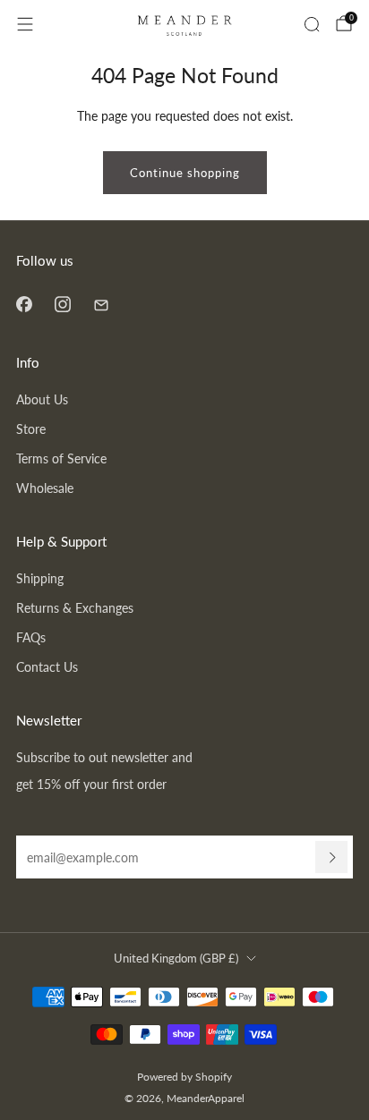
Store (31, 429)
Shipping (40, 578)
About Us (42, 399)
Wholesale (44, 488)
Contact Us (47, 667)
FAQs (31, 637)
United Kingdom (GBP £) (176, 958)
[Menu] (25, 24)
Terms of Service (61, 458)
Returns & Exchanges (74, 607)
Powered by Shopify (184, 1076)
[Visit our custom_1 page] (101, 303)
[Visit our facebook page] (23, 303)
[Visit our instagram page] (62, 303)
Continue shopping (185, 172)
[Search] (312, 24)
